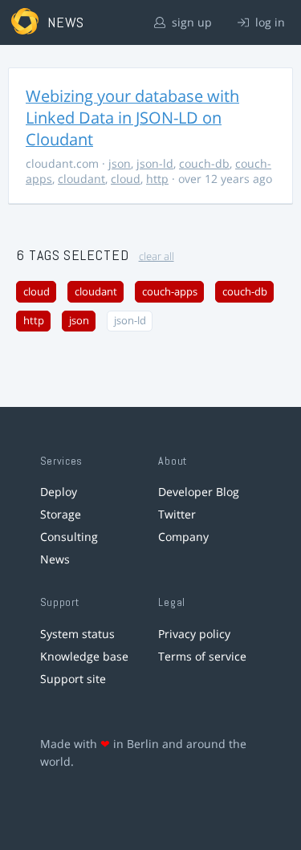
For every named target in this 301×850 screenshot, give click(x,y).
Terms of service (202, 656)
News (55, 559)
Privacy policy (194, 633)
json (119, 163)
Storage (60, 514)
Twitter (177, 514)
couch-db (204, 163)
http (157, 178)
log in (268, 22)
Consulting (69, 536)
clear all (156, 256)
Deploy (58, 491)
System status (77, 633)
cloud (125, 178)
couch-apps (169, 292)
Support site (73, 678)
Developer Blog (198, 491)
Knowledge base (84, 656)
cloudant (81, 178)
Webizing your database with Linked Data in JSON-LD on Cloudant (132, 117)
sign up (190, 22)
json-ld (154, 163)
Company (183, 536)
